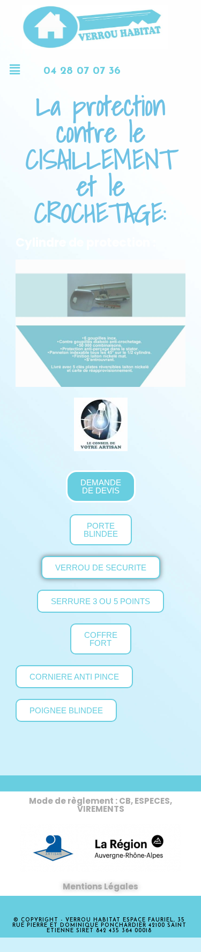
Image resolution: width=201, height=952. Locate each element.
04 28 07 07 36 (82, 71)
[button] (14, 69)
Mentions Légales (100, 886)
